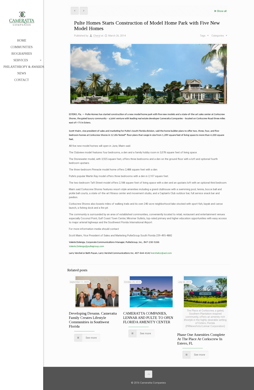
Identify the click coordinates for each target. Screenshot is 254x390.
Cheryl (96, 35)
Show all (222, 11)
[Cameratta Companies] (21, 19)
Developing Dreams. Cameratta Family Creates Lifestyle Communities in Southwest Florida (93, 319)
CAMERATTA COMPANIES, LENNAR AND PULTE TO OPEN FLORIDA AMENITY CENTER (148, 317)
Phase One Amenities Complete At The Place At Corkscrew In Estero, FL (201, 339)
